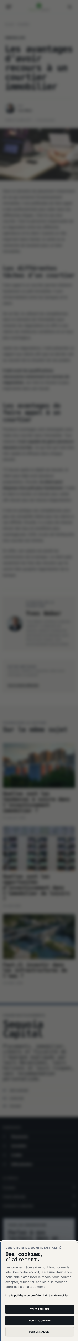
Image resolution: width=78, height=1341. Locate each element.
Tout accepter (40, 1320)
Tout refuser (40, 1309)
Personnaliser (39, 1331)
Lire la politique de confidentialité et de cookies (37, 1295)
